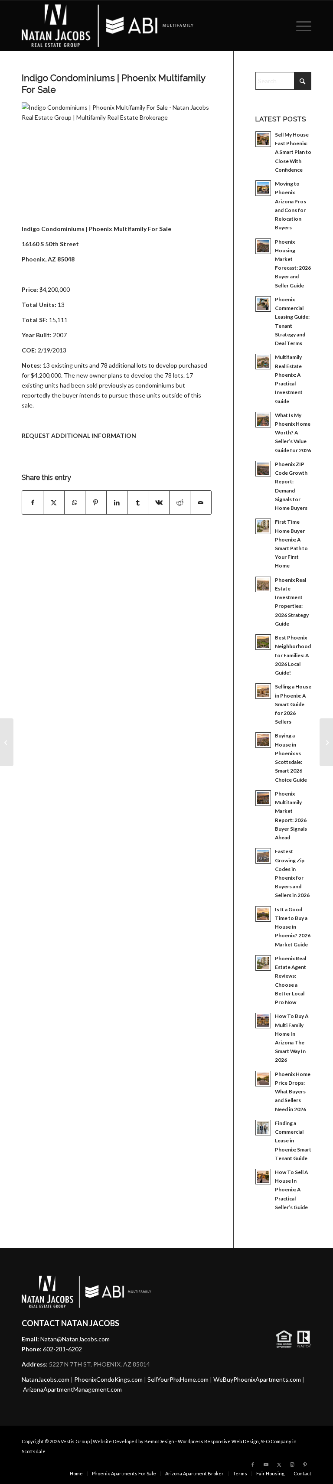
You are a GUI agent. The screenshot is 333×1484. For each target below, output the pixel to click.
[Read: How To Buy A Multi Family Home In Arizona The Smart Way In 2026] (263, 1020)
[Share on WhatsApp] (75, 502)
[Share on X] (53, 502)
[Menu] (301, 25)
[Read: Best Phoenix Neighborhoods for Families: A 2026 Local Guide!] (263, 642)
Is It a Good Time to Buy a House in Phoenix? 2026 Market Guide (292, 927)
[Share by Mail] (200, 502)
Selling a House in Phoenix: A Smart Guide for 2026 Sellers (293, 704)
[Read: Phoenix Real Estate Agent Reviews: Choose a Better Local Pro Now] (263, 963)
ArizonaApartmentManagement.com (72, 1389)
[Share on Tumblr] (137, 502)
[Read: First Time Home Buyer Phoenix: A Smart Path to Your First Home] (263, 526)
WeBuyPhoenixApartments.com (257, 1379)
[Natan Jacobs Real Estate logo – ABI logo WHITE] (108, 25)
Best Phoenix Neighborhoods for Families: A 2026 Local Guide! (294, 655)
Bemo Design (159, 1441)
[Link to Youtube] (265, 1464)
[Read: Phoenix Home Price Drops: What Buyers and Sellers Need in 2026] (263, 1078)
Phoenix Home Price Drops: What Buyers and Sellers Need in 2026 (292, 1091)
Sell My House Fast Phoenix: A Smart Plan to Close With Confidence (293, 152)
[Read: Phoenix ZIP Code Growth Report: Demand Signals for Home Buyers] (263, 468)
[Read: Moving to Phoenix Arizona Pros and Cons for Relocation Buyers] (263, 188)
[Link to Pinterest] (304, 1464)
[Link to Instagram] (291, 1464)
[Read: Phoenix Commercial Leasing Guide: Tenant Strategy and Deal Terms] (263, 304)
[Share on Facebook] (32, 502)
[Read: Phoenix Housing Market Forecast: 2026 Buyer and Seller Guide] (263, 246)
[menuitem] (301, 25)
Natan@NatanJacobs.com (75, 1339)
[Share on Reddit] (180, 502)
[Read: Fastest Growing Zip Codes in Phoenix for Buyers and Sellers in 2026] (263, 856)
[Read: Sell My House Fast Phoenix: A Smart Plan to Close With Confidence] (263, 139)
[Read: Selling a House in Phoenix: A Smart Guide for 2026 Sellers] (263, 691)
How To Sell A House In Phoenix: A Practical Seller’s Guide (291, 1189)
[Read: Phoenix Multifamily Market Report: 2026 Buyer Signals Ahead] (263, 798)
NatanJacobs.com (45, 1379)
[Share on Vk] (158, 502)
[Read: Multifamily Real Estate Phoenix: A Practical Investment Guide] (263, 361)
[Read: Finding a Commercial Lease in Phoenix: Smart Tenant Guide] (263, 1127)
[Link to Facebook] (252, 1464)
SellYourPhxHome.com (178, 1379)
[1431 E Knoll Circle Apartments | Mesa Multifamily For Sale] (6, 742)
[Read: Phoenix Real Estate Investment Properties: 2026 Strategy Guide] (263, 584)
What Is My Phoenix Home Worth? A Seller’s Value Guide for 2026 (293, 432)
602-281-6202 (62, 1349)
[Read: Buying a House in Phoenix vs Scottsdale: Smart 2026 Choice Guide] (263, 740)
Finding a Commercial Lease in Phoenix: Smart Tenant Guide (293, 1140)
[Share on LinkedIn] (117, 502)
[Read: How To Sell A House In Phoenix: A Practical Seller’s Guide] (263, 1176)
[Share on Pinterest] (95, 502)
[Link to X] (278, 1464)
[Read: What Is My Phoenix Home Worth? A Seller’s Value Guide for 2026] (263, 419)
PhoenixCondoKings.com (108, 1379)
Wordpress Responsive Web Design (218, 1441)
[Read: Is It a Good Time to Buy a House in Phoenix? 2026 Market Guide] (263, 914)
